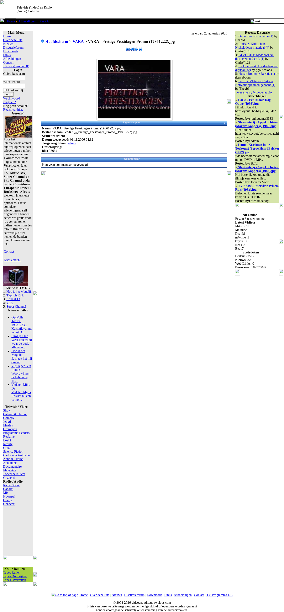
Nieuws (8, 43)
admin (72, 143)
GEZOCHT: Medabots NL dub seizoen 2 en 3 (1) (254, 56)
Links (7, 55)
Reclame (9, 436)
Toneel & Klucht (14, 474)
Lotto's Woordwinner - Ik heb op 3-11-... (21, 373)
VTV (10, 303)
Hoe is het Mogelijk (19, 291)
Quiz (6, 448)
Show (7, 410)
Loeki (7, 440)
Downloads (10, 51)
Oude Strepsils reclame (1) (255, 36)
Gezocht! (9, 477)
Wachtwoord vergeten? (11, 100)
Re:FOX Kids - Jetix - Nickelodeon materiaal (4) (252, 45)
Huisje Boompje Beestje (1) (256, 73)
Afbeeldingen (27, 21)
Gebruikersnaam (14, 73)
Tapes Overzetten (14, 580)
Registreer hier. (13, 109)
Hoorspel (9, 496)
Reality (7, 444)
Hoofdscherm (56, 41)
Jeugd (7, 421)
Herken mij (15, 90)
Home (11, 21)
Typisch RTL (15, 295)
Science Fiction (13, 451)
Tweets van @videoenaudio (253, 92)
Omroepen (10, 429)
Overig (7, 500)
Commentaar (132, 158)
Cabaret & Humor (15, 414)
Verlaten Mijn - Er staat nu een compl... (21, 392)
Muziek (8, 425)
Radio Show (11, 485)
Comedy (8, 418)
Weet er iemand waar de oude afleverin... (21, 341)
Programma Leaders (16, 433)
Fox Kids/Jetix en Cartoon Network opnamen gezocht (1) (255, 83)
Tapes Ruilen (11, 572)
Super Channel (16, 306)
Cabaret (8, 489)
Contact (8, 62)
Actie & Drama (13, 459)
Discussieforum (13, 47)
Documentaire (12, 466)
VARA (44, 21)
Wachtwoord (11, 82)
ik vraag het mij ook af (21, 356)
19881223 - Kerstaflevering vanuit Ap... (21, 325)
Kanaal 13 (13, 299)
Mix (6, 492)
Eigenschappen (132, 122)
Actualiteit (10, 463)
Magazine (9, 470)
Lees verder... (12, 260)
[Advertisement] (235, 9)
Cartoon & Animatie (16, 455)
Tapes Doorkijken (15, 576)
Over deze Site (12, 40)
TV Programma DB (16, 66)
